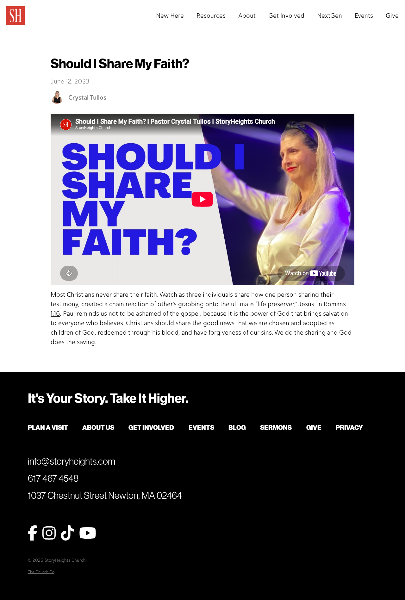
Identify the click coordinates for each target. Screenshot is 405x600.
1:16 (55, 313)
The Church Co (41, 571)
